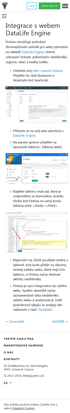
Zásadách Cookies (23, 408)
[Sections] (65, 6)
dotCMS (58, 322)
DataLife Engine (33, 52)
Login (32, 6)
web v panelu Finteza (48, 70)
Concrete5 (16, 322)
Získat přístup (49, 6)
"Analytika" (45, 309)
